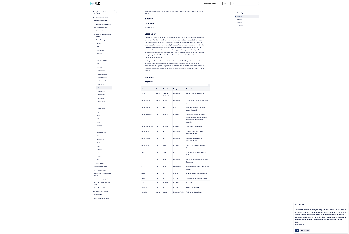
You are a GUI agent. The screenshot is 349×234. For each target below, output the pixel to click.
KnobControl (101, 91)
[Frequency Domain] (96, 60)
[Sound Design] (96, 139)
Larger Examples (100, 163)
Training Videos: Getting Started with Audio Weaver (101, 13)
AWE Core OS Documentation (100, 191)
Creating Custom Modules (101, 166)
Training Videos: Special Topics (101, 198)
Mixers (98, 122)
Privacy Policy (299, 224)
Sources (99, 142)
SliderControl (101, 101)
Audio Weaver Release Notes (100, 17)
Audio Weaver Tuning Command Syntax (102, 174)
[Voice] (96, 160)
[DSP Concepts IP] (96, 50)
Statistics (99, 149)
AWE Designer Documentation (152, 11)
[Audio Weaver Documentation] (92, 20)
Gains (98, 64)
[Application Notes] (92, 194)
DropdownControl (102, 77)
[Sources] (96, 142)
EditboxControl (102, 81)
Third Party (99, 156)
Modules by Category (101, 40)
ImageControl (101, 84)
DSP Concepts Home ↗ (210, 3)
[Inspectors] (96, 67)
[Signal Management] (96, 132)
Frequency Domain (102, 60)
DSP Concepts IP (101, 50)
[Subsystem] (96, 153)
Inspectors (99, 67)
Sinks (98, 136)
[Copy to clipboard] (144, 23)
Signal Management (102, 132)
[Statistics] (96, 149)
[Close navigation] (115, 11)
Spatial (98, 146)
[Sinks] (96, 136)
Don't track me (305, 230)
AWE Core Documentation (99, 188)
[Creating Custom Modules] (93, 166)
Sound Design (100, 139)
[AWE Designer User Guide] (93, 27)
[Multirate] (96, 129)
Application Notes (97, 194)
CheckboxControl (102, 74)
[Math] (96, 115)
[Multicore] (96, 125)
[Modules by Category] (94, 40)
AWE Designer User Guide (101, 27)
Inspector (100, 87)
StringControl (101, 108)
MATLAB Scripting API (100, 170)
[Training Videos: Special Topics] (92, 198)
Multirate (99, 129)
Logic (98, 111)
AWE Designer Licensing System (102, 24)
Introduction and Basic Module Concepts (103, 35)
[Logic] (96, 112)
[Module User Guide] (93, 31)
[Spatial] (96, 146)
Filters (98, 57)
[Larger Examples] (94, 163)
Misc (98, 118)
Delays (98, 46)
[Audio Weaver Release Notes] (92, 17)
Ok (297, 230)
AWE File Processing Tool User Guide (102, 183)
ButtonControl (101, 70)
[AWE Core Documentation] (92, 188)
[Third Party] (96, 156)
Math (98, 115)
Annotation (99, 43)
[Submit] (235, 3)
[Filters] (96, 57)
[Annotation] (96, 43)
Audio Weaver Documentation (100, 20)
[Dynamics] (96, 53)
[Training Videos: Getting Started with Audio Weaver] (92, 12)
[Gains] (96, 64)
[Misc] (96, 118)
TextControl (101, 105)
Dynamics (99, 53)
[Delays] (96, 46)
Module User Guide (99, 31)
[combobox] (246, 3)
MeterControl (101, 94)
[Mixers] (96, 122)
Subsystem (100, 153)
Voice (98, 160)
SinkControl (101, 98)
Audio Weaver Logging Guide (101, 179)
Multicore (99, 125)
